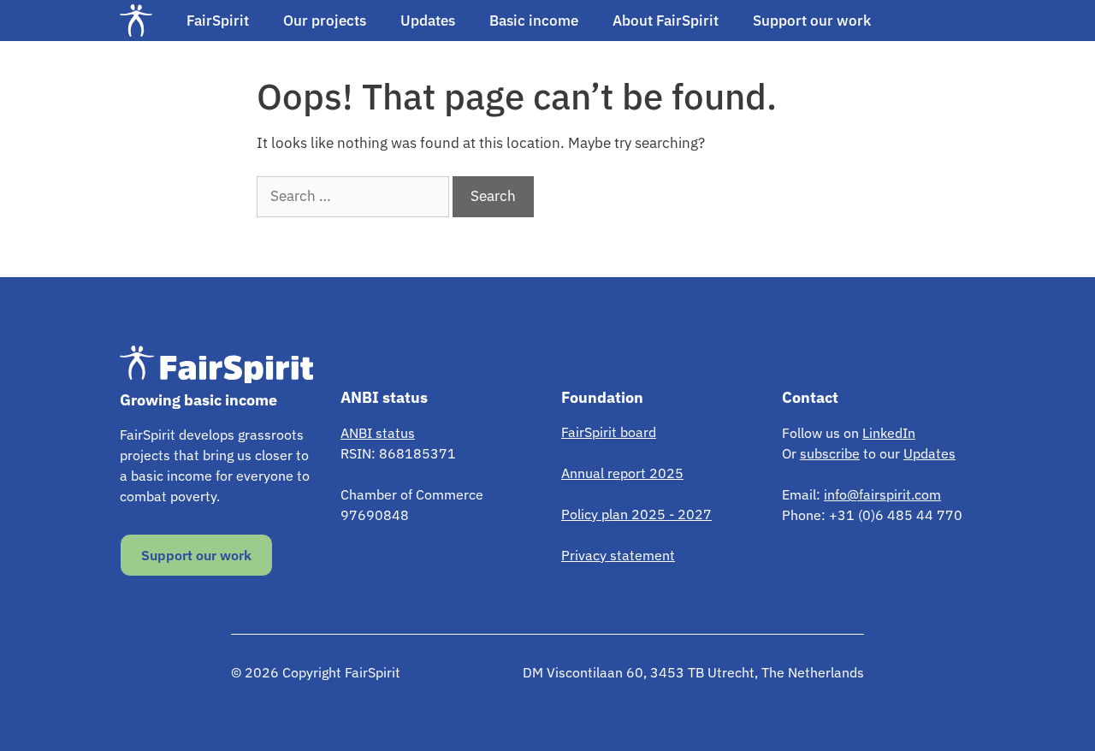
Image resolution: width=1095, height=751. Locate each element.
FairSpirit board (608, 432)
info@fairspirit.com (882, 494)
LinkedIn (888, 432)
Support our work (812, 20)
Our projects (324, 20)
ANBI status (377, 432)
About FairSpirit (666, 20)
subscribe (830, 453)
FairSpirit (217, 20)
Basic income (533, 20)
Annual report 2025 (622, 473)
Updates (427, 20)
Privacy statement (618, 555)
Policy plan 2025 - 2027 (636, 514)
